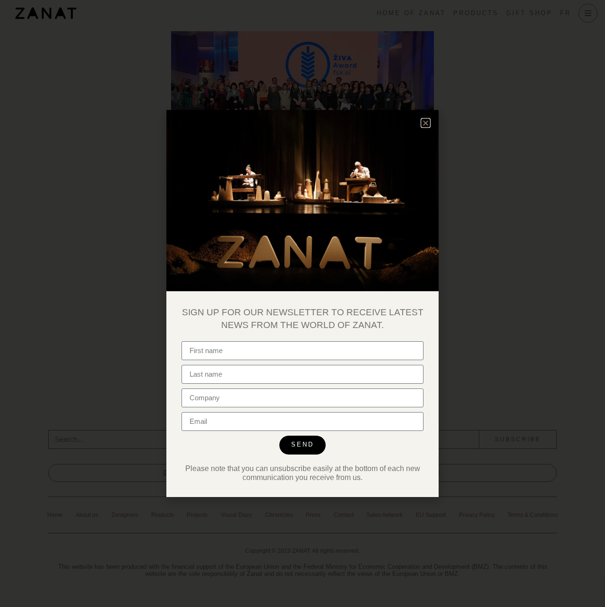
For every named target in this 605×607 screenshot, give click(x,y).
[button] (425, 122)
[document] (302, 303)
